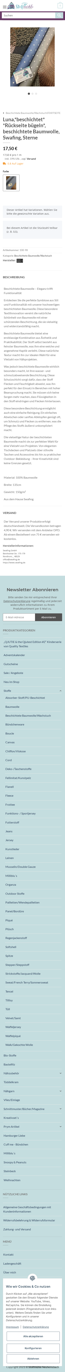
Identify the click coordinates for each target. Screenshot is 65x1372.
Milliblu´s (11, 875)
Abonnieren (48, 617)
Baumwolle (12, 706)
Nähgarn (9, 1091)
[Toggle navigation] (4, 4)
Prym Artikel (11, 1126)
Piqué (9, 920)
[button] (32, 690)
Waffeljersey (13, 1027)
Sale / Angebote (13, 672)
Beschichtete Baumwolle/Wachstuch (33, 255)
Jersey (9, 840)
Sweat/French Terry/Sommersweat (26, 982)
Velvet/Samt (13, 1018)
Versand (31, 158)
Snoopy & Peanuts (15, 1162)
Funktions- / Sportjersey (20, 813)
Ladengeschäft (12, 1263)
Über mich (9, 1272)
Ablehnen (33, 1358)
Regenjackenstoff (16, 938)
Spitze (9, 955)
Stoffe (7, 690)
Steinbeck (10, 1171)
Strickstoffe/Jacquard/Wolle (22, 973)
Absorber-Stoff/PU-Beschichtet (25, 697)
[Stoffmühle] (20, 5)
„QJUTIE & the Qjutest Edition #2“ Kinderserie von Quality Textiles (32, 644)
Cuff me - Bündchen (16, 1144)
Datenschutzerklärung (16, 601)
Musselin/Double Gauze (20, 866)
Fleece (9, 795)
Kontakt (8, 1254)
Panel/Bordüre (14, 911)
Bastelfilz (9, 1064)
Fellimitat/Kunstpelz (18, 778)
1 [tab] (29, 94)
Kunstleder (12, 849)
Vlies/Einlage (12, 1100)
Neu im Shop (11, 681)
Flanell (9, 786)
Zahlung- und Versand (17, 1229)
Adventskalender (14, 655)
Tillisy (9, 1000)
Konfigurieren (33, 1348)
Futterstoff (12, 822)
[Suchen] (59, 15)
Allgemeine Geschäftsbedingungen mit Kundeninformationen (27, 1209)
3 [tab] (36, 94)
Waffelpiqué (13, 1036)
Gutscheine (11, 664)
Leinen (9, 858)
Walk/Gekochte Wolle (19, 1044)
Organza (10, 884)
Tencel (9, 991)
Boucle (9, 733)
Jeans (8, 831)
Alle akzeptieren (33, 1336)
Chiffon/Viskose (15, 751)
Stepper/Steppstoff (17, 964)
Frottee (10, 804)
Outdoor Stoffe (14, 893)
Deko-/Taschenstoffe (18, 769)
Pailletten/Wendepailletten (22, 902)
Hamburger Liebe (14, 1135)
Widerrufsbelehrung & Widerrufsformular (29, 1220)
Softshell (10, 947)
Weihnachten (12, 1180)
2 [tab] (32, 94)
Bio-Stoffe (10, 1055)
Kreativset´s (11, 1117)
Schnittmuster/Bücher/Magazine (24, 1109)
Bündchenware (14, 724)
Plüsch (9, 929)
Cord (8, 760)
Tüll (7, 1009)
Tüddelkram (11, 1082)
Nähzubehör (11, 1073)
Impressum (12, 1326)
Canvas (10, 742)
